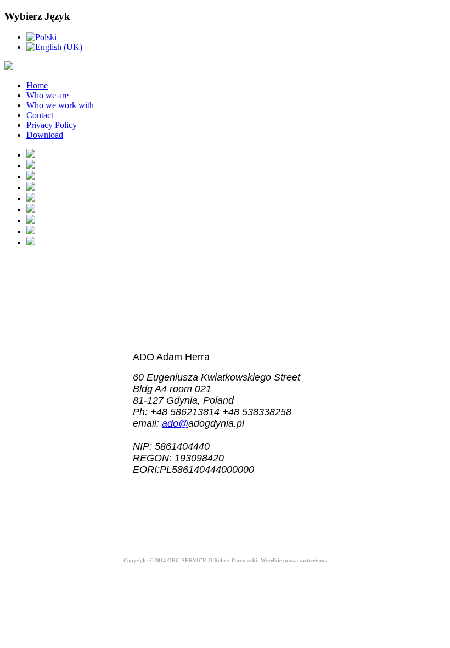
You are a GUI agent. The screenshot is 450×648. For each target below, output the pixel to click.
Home (37, 85)
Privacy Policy (51, 125)
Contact (39, 115)
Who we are (47, 95)
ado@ (175, 423)
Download (44, 134)
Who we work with (60, 105)
